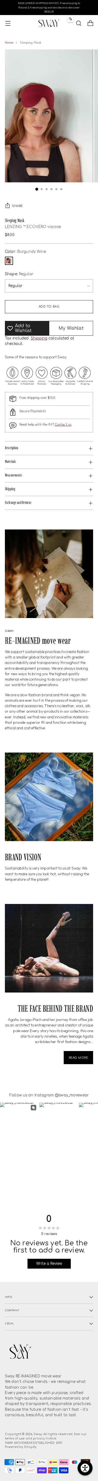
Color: (25, 252)
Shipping (39, 338)
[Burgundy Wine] (9, 261)
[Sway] (49, 23)
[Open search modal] (78, 23)
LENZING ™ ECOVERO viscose (33, 227)
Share (17, 205)
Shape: (19, 274)
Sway (37, 1434)
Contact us (63, 424)
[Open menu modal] (7, 23)
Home (9, 42)
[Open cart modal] (90, 23)
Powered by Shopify (20, 1446)
